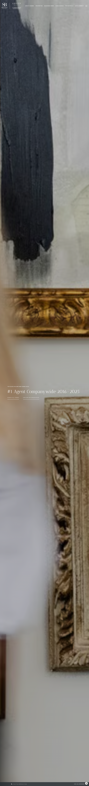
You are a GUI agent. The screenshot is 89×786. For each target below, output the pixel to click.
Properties (39, 5)
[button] (80, 784)
